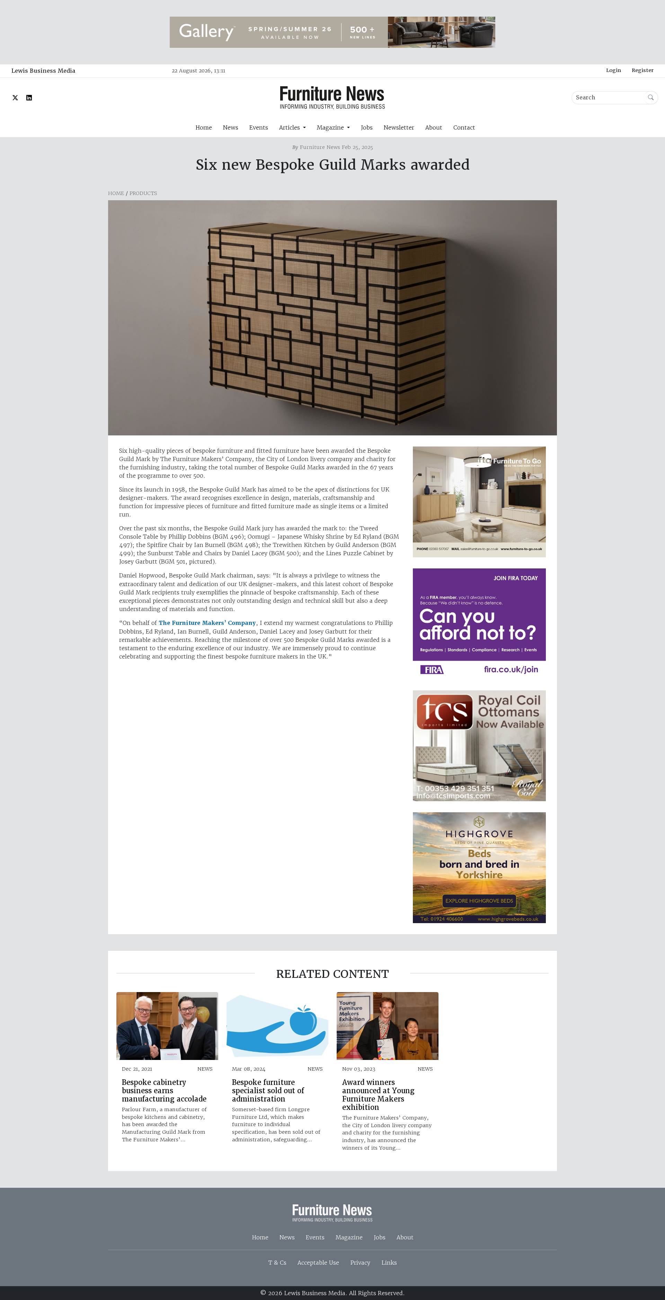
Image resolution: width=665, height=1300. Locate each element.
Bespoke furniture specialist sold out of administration (268, 1091)
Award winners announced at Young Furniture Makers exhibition (378, 1095)
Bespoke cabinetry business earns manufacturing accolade (164, 1091)
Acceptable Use (318, 1262)
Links (389, 1262)
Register (643, 70)
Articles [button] (290, 127)
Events (258, 127)
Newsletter (399, 127)
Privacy (360, 1262)
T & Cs (277, 1262)
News (230, 127)
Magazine (349, 1237)
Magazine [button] (331, 127)
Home (203, 127)
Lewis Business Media (43, 70)
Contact (464, 127)
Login (613, 70)
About (433, 127)
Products (143, 193)
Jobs (367, 127)
